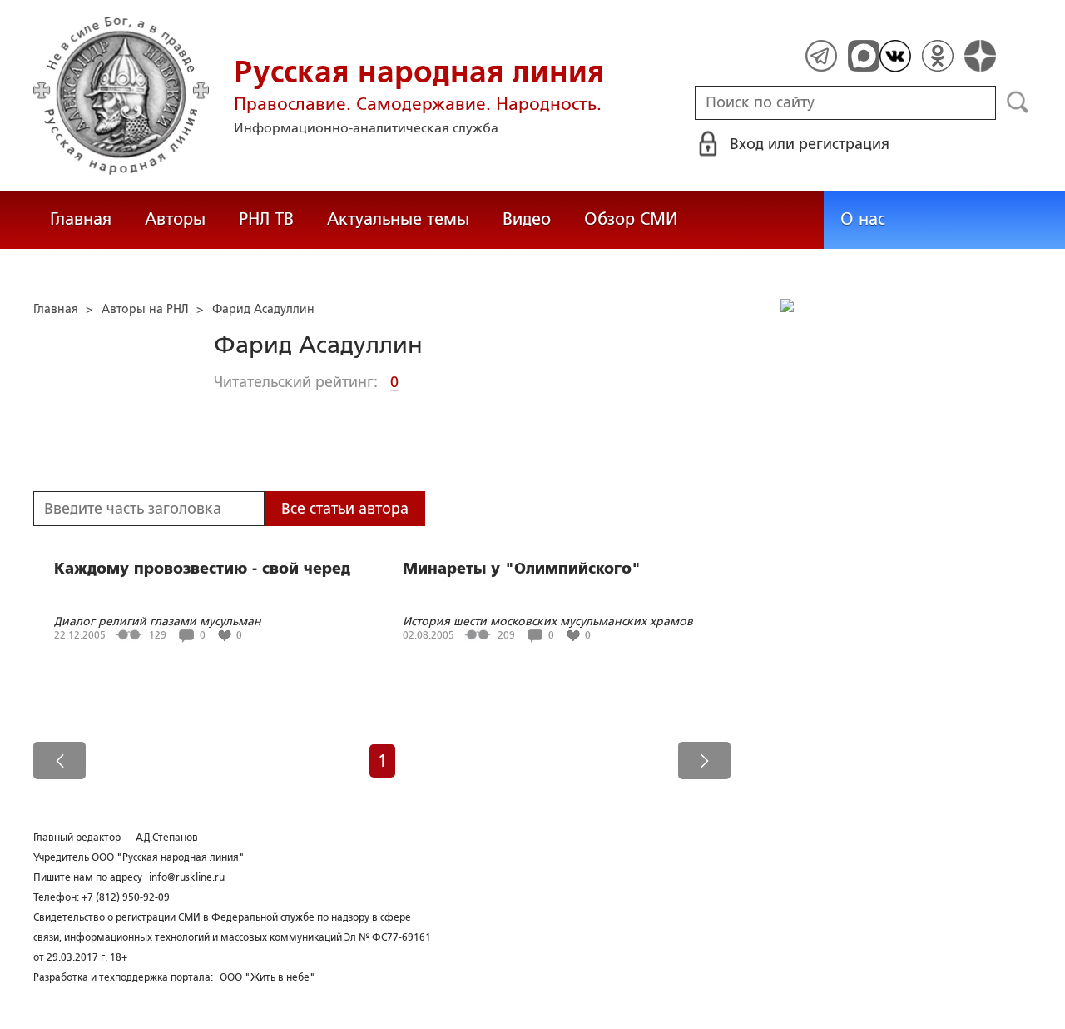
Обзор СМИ (630, 219)
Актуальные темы (398, 219)
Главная (80, 219)
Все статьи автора (345, 508)
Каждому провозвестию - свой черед (202, 568)
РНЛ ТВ (266, 219)
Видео (527, 219)
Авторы (175, 219)
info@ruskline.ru (187, 877)
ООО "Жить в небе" (267, 977)
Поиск (1018, 102)
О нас (862, 219)
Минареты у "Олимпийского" (522, 568)
